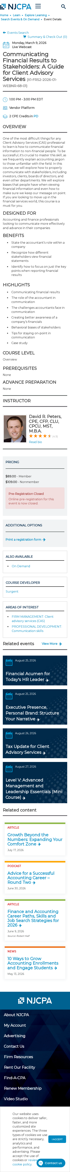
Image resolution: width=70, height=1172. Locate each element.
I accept (57, 1139)
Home (4, 15)
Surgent (12, 591)
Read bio (35, 442)
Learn (16, 15)
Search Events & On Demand (20, 19)
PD (36, 116)
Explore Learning (36, 15)
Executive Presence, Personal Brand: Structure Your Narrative (32, 713)
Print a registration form (23, 539)
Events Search (17, 33)
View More (49, 643)
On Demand (21, 566)
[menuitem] (16, 1014)
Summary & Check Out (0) (46, 37)
